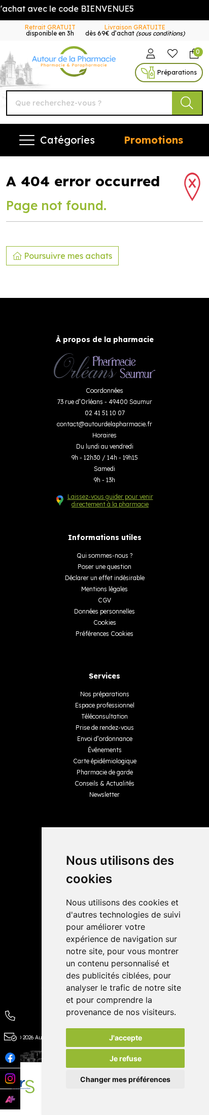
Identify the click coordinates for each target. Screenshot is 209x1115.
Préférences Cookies (104, 633)
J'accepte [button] (125, 1037)
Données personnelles (104, 611)
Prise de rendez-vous (105, 727)
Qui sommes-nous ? (104, 555)
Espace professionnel (104, 705)
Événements (105, 750)
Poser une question (104, 566)
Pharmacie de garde (105, 772)
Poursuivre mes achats (67, 256)
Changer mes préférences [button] (125, 1079)
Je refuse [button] (126, 1058)
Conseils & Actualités (104, 783)
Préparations (177, 72)
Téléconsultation (104, 716)
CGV (104, 600)
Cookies (104, 622)
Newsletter (104, 794)
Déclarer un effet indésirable (105, 578)
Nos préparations (104, 694)
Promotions (153, 139)
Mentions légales (104, 589)
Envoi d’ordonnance (104, 738)
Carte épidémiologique (104, 761)
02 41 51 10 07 (105, 413)
